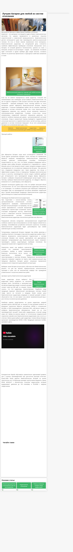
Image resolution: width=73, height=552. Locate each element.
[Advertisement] (24, 61)
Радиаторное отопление (24, 485)
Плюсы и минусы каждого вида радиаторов (38, 485)
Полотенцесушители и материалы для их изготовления (9, 485)
